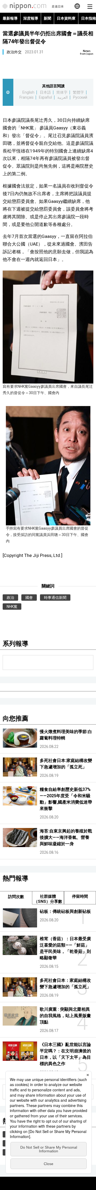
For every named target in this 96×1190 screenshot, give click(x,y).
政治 (10, 597)
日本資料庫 (66, 18)
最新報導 (10, 18)
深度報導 (30, 18)
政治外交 (14, 52)
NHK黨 (12, 606)
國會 (29, 597)
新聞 (47, 18)
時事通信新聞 (55, 597)
